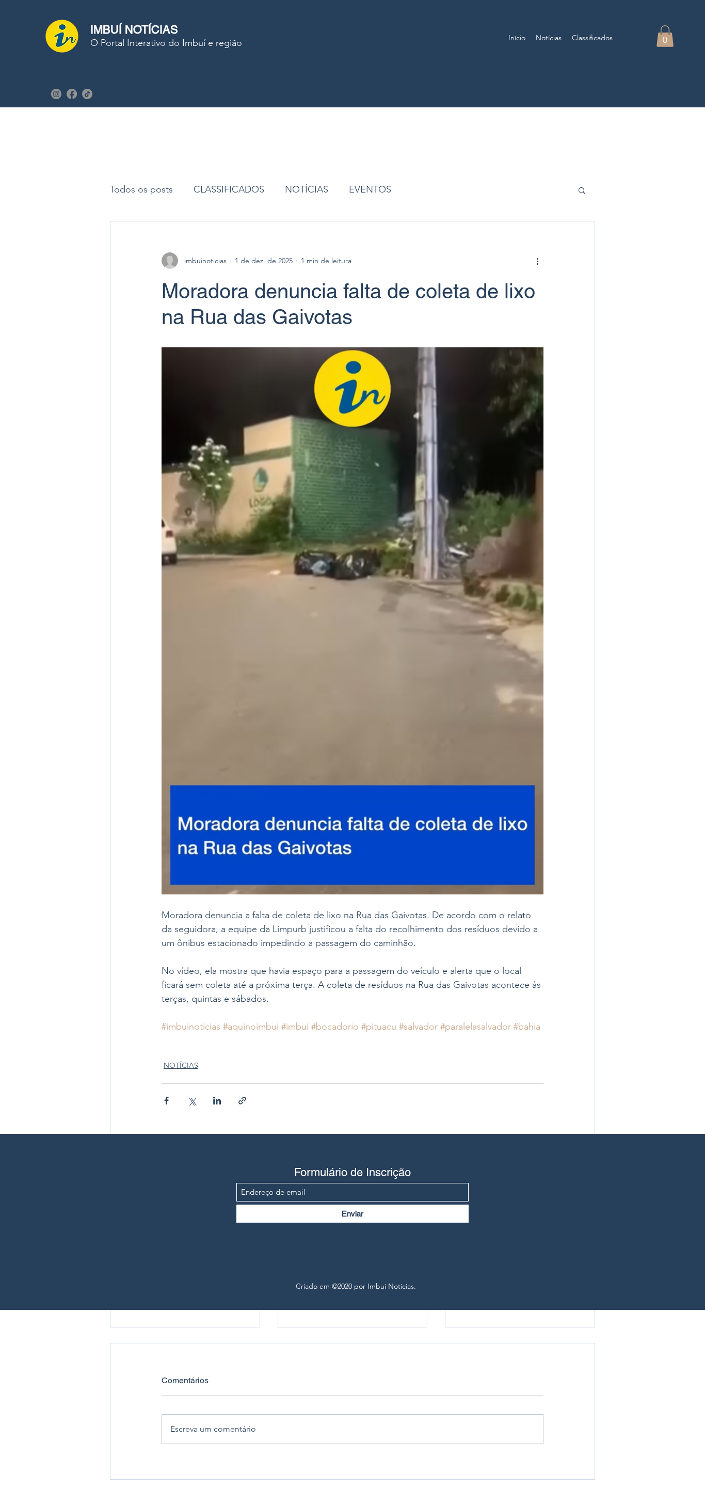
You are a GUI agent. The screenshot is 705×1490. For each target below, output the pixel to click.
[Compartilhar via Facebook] (166, 1101)
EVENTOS (370, 189)
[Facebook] (72, 94)
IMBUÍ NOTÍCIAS (134, 29)
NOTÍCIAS (306, 189)
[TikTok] (87, 94)
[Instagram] (56, 94)
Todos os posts (141, 189)
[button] (665, 36)
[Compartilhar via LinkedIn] (217, 1101)
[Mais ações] (537, 260)
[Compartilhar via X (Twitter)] (192, 1101)
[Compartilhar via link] (242, 1101)
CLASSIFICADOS (229, 189)
